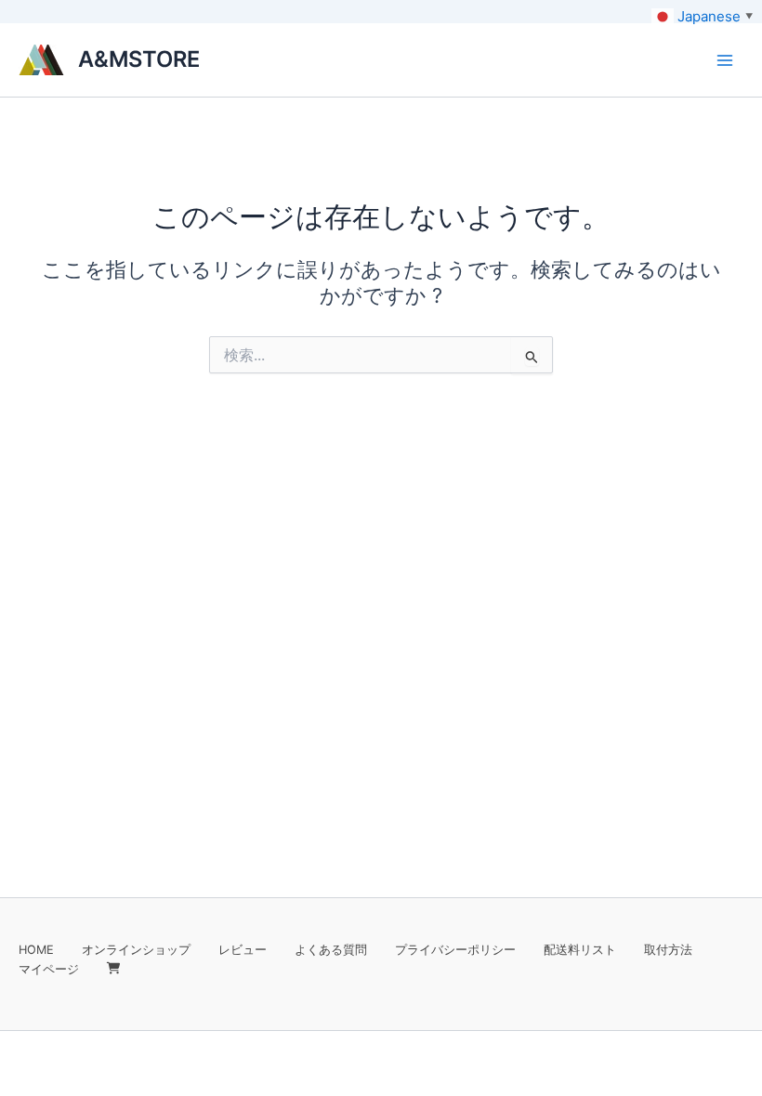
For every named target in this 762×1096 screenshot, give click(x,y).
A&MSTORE (139, 59)
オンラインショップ (136, 950)
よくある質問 (331, 950)
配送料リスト (580, 950)
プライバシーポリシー (455, 950)
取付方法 (668, 950)
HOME (36, 950)
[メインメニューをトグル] (724, 59)
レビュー (242, 950)
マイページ (49, 969)
